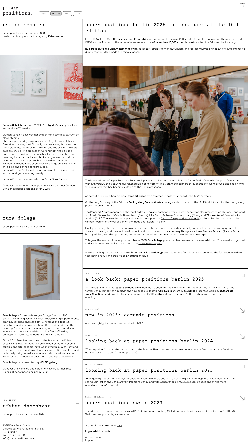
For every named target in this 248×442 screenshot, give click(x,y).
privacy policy (93, 437)
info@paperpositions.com (18, 438)
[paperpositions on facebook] (171, 426)
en (241, 4)
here (119, 425)
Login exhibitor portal (98, 431)
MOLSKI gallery (48, 362)
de (244, 4)
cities (44, 14)
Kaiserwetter (56, 36)
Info (67, 14)
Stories (56, 14)
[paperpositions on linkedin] (185, 426)
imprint (89, 440)
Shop (77, 14)
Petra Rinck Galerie (55, 179)
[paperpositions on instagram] (178, 426)
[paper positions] (19, 9)
